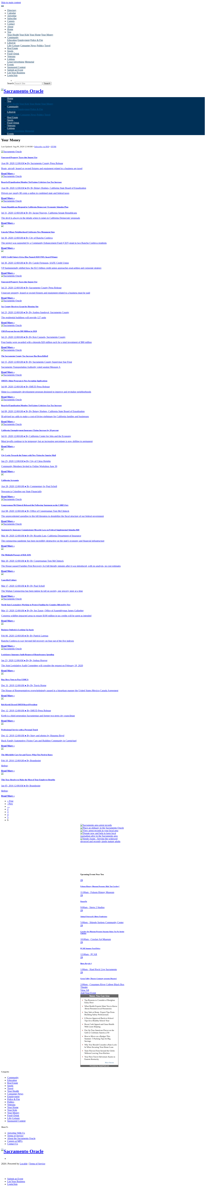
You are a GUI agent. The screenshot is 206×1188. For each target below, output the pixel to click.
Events (10, 64)
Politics (40, 45)
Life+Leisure (13, 45)
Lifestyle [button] (11, 43)
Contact (11, 24)
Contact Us (12, 1144)
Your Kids (24, 34)
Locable (23, 1163)
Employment (23, 40)
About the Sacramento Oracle (21, 1138)
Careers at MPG (15, 1141)
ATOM (53, 146)
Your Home (35, 34)
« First (10, 801)
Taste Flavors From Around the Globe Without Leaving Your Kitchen (99, 1052)
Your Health (13, 34)
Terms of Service (15, 1135)
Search (10, 83)
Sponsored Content (16, 67)
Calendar (11, 13)
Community (13, 1077)
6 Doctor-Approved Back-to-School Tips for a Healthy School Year (99, 1019)
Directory (11, 10)
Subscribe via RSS (41, 146)
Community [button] (13, 37)
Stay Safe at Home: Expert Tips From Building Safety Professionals (99, 1013)
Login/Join (12, 75)
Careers (10, 21)
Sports (10, 51)
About (10, 26)
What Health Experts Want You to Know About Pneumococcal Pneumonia (100, 1007)
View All (84, 990)
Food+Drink (13, 53)
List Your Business (16, 72)
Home (10, 29)
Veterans (11, 56)
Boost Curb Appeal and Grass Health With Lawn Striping (99, 1025)
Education (12, 40)
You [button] (9, 32)
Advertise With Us (16, 1133)
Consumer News (28, 45)
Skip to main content (11, 2)
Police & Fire (36, 40)
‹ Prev (10, 803)
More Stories (109, 1062)
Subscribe (12, 18)
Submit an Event (15, 70)
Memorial (29, 62)
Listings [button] (11, 59)
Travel (47, 45)
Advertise (11, 15)
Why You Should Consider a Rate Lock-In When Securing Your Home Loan (100, 1046)
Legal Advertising (15, 62)
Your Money (47, 34)
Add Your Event (88, 993)
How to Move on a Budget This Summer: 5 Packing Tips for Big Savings (97, 1038)
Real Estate (12, 48)
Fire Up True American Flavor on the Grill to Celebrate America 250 (99, 1031)
